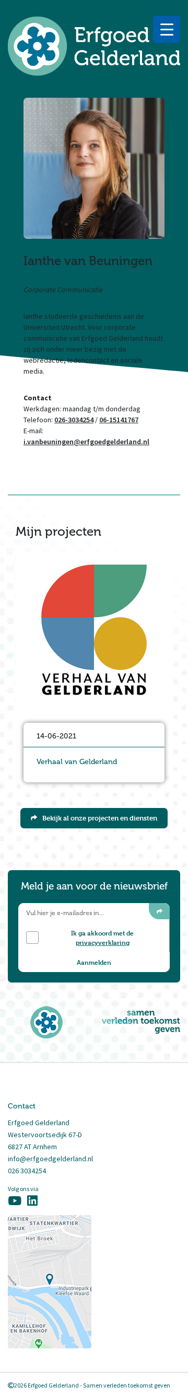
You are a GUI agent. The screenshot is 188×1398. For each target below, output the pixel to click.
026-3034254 (73, 419)
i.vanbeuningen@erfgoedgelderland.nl (86, 441)
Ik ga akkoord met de (102, 937)
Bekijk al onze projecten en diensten (99, 818)
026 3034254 (27, 1170)
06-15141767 (118, 419)
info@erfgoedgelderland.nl (50, 1158)
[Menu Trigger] (166, 29)
